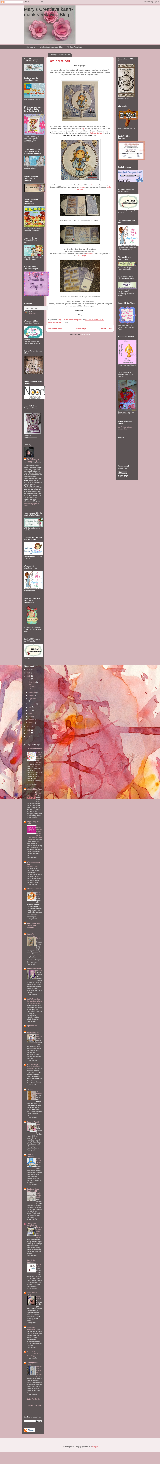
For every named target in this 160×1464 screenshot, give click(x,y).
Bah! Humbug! (32, 1065)
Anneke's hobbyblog (31, 935)
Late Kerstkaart (59, 61)
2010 (29, 736)
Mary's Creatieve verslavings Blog (33, 460)
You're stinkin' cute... (38, 895)
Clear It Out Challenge (31, 1261)
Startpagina (30, 47)
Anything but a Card (38, 1195)
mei (30, 710)
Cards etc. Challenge (30, 1155)
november (32, 693)
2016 (29, 673)
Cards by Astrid (33, 1122)
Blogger (95, 1447)
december (32, 682)
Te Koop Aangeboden (75, 47)
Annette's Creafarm (34, 968)
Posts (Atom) (85, 335)
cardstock (90, 253)
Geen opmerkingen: (55, 322)
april (30, 713)
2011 (29, 733)
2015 (29, 676)
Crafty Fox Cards (33, 1399)
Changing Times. (33, 866)
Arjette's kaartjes (33, 1032)
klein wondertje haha (39, 1036)
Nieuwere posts (55, 328)
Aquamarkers (32, 1026)
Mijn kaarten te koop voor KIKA (51, 47)
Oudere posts (106, 328)
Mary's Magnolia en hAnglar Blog (125, 428)
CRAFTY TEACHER (34, 1406)
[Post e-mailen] (66, 322)
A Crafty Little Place (34, 789)
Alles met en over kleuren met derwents (33, 925)
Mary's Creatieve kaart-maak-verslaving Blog (48, 12)
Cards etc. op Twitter (38, 1160)
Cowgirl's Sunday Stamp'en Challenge (34, 1353)
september (32, 699)
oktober (31, 696)
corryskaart (31, 1327)
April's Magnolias (33, 999)
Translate (32, 313)
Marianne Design (96, 133)
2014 (29, 679)
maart (31, 717)
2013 (29, 727)
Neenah (81, 187)
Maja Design (81, 256)
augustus (32, 704)
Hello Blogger (31, 1356)
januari (31, 723)
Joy (83, 128)
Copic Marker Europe (32, 1294)
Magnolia (94, 185)
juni (30, 707)
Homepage (81, 328)
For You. (39, 938)
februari (31, 720)
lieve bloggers (32, 1329)
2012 (29, 730)
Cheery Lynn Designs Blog (32, 1225)
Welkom (39, 970)
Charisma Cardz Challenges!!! (33, 1190)
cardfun (29, 1089)
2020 (29, 670)
